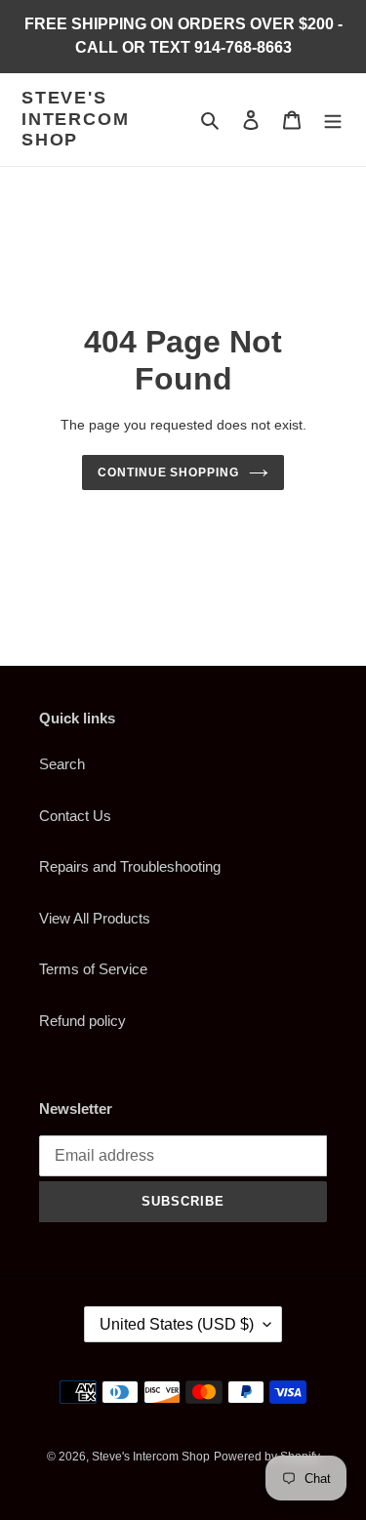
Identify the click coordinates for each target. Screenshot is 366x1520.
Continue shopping (169, 472)
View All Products (94, 918)
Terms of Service (93, 969)
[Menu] (332, 120)
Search (62, 764)
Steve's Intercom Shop (75, 118)
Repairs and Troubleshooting (130, 866)
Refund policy (82, 1020)
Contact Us (75, 815)
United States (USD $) (177, 1324)
